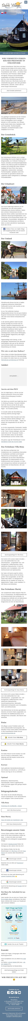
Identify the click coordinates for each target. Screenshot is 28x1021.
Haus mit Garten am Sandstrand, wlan (12, 820)
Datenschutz (12, 1013)
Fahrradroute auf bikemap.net (9, 360)
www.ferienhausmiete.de (8, 733)
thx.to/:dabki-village (6, 899)
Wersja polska (9, 1015)
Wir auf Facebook (20, 1013)
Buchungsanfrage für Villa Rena (14, 555)
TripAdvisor (20, 863)
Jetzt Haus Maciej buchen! (14, 824)
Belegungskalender (9, 791)
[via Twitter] (12, 993)
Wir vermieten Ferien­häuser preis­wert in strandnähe (14, 60)
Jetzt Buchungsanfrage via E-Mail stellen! (14, 971)
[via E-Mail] (19, 993)
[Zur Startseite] (12, 8)
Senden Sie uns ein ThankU (15, 944)
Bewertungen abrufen (15, 859)
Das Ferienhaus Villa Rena (12, 447)
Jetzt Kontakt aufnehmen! (14, 90)
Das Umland (6, 238)
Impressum (5, 1013)
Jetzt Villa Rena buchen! (14, 810)
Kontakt (4, 950)
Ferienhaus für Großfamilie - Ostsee (11, 806)
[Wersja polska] (2, 13)
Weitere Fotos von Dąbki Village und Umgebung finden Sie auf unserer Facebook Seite (14, 230)
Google (20, 886)
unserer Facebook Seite (8, 876)
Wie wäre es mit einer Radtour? (13, 351)
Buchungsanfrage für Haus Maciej (14, 690)
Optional (4, 777)
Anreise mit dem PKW (9, 389)
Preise (3, 722)
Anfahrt (4, 365)
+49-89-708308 (12, 962)
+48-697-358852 (15, 1004)
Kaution (4, 750)
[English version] (5, 13)
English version (18, 1015)
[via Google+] (15, 993)
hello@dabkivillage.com (16, 1003)
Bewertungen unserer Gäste (13, 830)
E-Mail (24, 958)
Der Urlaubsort (7, 184)
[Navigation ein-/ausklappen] (25, 2)
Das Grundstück (8, 134)
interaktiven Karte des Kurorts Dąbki (11, 441)
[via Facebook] (8, 993)
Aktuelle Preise (15, 737)
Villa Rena (14, 851)
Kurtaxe (4, 765)
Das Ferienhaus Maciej (11, 589)
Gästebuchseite (12, 844)
